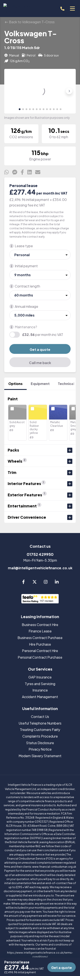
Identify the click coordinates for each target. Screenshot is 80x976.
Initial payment (26, 266)
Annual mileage (26, 306)
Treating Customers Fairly (40, 729)
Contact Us (40, 716)
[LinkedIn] (56, 582)
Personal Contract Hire (40, 650)
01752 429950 (40, 554)
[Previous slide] (11, 91)
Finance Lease (40, 631)
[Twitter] (34, 582)
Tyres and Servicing (40, 683)
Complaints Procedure (40, 736)
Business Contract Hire (40, 624)
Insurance (40, 690)
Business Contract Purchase (40, 637)
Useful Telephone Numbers (40, 723)
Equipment (40, 383)
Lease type (24, 246)
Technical (66, 383)
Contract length (27, 286)
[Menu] (72, 8)
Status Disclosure (40, 743)
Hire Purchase (40, 644)
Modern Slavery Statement (40, 756)
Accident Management (40, 696)
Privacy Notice (40, 749)
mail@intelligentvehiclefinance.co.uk (40, 568)
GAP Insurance (40, 677)
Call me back (40, 362)
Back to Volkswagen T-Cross (31, 22)
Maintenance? (26, 327)
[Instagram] (45, 582)
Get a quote (40, 349)
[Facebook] (23, 582)
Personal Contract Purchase (40, 657)
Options (15, 383)
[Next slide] (69, 91)
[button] (19, 109)
